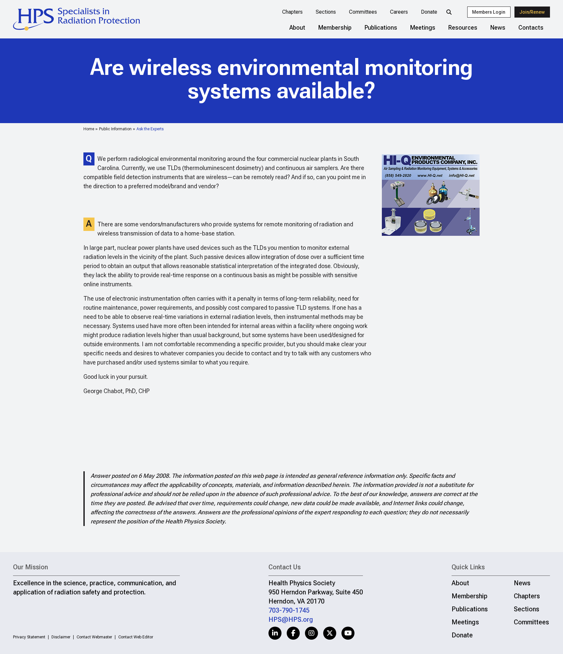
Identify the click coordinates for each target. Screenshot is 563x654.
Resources (462, 27)
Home (88, 129)
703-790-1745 (289, 610)
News (497, 27)
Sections (326, 12)
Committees (363, 12)
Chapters (292, 12)
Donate (429, 12)
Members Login (488, 12)
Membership (335, 27)
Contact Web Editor (135, 637)
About (297, 27)
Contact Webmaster (94, 637)
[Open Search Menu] (449, 12)
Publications (381, 27)
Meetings (422, 27)
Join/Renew (532, 12)
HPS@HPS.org (290, 619)
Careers (399, 12)
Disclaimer (60, 637)
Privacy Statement (29, 637)
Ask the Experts (150, 129)
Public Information (115, 129)
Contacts (530, 27)
